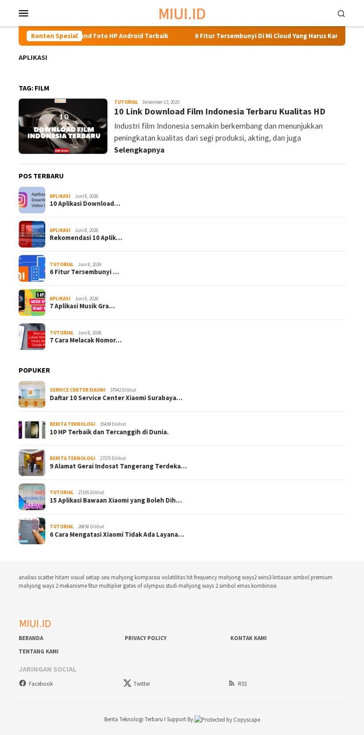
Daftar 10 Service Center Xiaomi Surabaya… (116, 398)
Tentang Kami (39, 651)
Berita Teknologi (72, 424)
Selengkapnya (139, 150)
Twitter (142, 684)
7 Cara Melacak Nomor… (86, 340)
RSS (242, 684)
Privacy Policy (145, 638)
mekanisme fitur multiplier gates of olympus (111, 586)
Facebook (41, 684)
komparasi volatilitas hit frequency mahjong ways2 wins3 (203, 577)
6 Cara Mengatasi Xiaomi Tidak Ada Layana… (117, 534)
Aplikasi (33, 57)
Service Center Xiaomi (78, 390)
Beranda (31, 638)
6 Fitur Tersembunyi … (84, 272)
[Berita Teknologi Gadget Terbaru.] (182, 12)
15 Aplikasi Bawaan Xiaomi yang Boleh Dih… (116, 500)
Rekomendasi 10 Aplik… (86, 238)
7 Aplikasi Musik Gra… (82, 306)
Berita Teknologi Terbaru (134, 719)
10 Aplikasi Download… (85, 204)
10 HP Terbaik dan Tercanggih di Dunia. (109, 432)
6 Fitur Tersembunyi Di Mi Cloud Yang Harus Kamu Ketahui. (272, 36)
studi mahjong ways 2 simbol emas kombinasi (221, 586)
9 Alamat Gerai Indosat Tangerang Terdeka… (118, 466)
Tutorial (126, 102)
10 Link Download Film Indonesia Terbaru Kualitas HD (219, 111)
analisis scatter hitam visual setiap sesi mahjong (76, 577)
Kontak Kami (248, 638)
